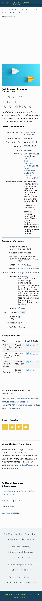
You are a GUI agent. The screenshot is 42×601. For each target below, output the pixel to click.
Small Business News (21, 557)
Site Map (8, 534)
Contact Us (28, 539)
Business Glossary (10, 513)
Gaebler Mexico (28, 564)
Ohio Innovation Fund (32, 155)
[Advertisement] (21, 41)
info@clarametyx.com (29, 273)
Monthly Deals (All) (7, 13)
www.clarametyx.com (28, 269)
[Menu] (38, 3)
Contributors (8, 507)
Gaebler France (12, 564)
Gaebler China (30, 582)
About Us (18, 534)
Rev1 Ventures (31, 178)
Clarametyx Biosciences (30, 133)
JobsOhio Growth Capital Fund (31, 166)
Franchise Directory (20, 547)
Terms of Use (31, 534)
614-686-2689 (24, 265)
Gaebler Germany (13, 582)
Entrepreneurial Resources (20, 552)
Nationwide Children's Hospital (29, 173)
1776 (26, 161)
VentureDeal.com (27, 465)
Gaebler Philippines (21, 570)
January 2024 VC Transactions (21, 13)
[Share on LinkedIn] (19, 427)
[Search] (34, 3)
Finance (4, 10)
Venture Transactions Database (30, 10)
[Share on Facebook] (5, 427)
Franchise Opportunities (13, 500)
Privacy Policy (15, 539)
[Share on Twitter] (12, 427)
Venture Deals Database (13, 10)
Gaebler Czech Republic (20, 577)
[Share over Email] (26, 427)
